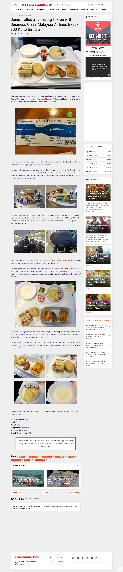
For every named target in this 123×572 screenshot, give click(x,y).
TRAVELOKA (34, 443)
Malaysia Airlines (52, 99)
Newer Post (16, 493)
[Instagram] (92, 4)
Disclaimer (60, 561)
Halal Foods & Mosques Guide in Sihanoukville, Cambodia (97, 282)
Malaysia (40, 9)
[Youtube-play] (99, 4)
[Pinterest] (82, 558)
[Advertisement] (98, 112)
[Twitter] (95, 4)
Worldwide (73, 9)
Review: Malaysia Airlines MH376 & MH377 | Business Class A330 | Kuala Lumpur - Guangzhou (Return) (61, 481)
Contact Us (60, 558)
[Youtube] (96, 558)
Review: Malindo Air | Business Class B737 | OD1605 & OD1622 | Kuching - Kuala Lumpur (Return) (27, 481)
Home (19, 9)
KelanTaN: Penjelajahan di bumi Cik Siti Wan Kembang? (97, 228)
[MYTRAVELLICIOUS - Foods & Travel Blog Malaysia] (46, 5)
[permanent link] (28, 34)
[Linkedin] (89, 4)
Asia (63, 9)
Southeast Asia (52, 9)
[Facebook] (102, 4)
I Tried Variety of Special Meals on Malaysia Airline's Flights (97, 305)
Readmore (91, 211)
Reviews (84, 9)
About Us (104, 9)
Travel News (29, 9)
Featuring (94, 9)
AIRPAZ (48, 443)
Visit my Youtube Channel (98, 77)
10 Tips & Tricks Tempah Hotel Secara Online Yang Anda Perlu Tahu (97, 258)
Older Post (74, 493)
